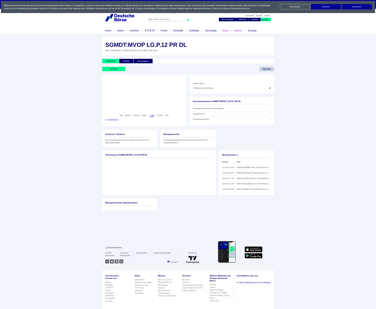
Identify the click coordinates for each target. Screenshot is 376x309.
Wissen (238, 30)
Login (266, 19)
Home (108, 30)
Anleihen (134, 30)
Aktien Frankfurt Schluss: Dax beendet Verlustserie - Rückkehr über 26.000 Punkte (254, 178)
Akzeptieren (357, 7)
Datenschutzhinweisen (240, 8)
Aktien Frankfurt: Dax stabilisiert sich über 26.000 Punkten (254, 189)
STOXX (113, 69)
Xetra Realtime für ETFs (192, 288)
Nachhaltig (210, 30)
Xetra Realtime (227, 19)
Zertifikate (194, 30)
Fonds (164, 30)
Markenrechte (141, 253)
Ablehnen (326, 7)
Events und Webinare (167, 296)
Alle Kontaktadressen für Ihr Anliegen (254, 282)
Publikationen (163, 293)
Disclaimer (124, 253)
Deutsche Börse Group (219, 295)
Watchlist (242, 19)
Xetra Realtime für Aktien (193, 285)
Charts (126, 61)
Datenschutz (125, 256)
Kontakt (259, 16)
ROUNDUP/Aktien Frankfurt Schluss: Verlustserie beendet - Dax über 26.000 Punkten (254, 173)
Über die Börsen (165, 282)
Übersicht (110, 61)
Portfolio (254, 19)
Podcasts (139, 290)
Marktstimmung (141, 285)
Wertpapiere (163, 285)
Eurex (212, 298)
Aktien (120, 30)
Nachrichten (140, 280)
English (267, 16)
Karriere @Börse (189, 290)
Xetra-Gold (214, 301)
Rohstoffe (178, 30)
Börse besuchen (165, 280)
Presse (213, 287)
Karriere (213, 285)
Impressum (109, 256)
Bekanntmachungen (143, 282)
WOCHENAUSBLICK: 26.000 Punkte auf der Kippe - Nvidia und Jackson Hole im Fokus (254, 184)
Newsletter (250, 16)
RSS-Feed (139, 288)
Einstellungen (295, 7)
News (225, 30)
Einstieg (252, 30)
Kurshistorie (143, 61)
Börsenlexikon (164, 290)
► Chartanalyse (111, 120)
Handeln (161, 288)
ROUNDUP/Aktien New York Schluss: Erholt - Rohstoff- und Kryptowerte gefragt (254, 167)
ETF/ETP (150, 30)
